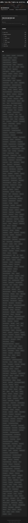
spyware (9, 445)
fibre (15, 221)
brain (8, 103)
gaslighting (5, 232)
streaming (12, 448)
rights (8, 391)
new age (12, 323)
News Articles (5, 46)
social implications (6, 430)
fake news (16, 218)
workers (14, 509)
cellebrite (5, 114)
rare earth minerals (6, 380)
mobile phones (6, 314)
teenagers (5, 473)
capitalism (10, 110)
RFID (20, 389)
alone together (6, 71)
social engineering (6, 427)
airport (4, 69)
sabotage (16, 393)
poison (20, 346)
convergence (5, 141)
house (4, 253)
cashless (20, 110)
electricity (10, 196)
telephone (14, 475)
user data (10, 493)
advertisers (20, 64)
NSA (18, 325)
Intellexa (15, 268)
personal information (18, 337)
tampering (16, 459)
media (21, 296)
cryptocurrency (13, 155)
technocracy (16, 464)
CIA (3, 121)
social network (17, 434)
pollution (4, 352)
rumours (10, 393)
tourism (4, 480)
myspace (10, 316)
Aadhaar (8, 55)
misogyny (13, 312)
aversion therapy (13, 87)
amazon (18, 71)
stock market (5, 448)
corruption (20, 146)
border (18, 100)
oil (11, 327)
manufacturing (6, 293)
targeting (15, 461)
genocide (22, 232)
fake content (9, 218)
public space (5, 375)
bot (22, 100)
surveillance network (17, 455)
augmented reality (6, 85)
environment (5, 207)
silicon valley (22, 411)
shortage (5, 411)
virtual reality (5, 498)
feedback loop (9, 221)
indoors (11, 262)
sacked (21, 393)
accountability (20, 55)
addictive (14, 62)
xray (4, 511)
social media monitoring (7, 434)
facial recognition (14, 216)
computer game (15, 128)
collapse (4, 125)
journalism (5, 275)
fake (4, 218)
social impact (21, 427)
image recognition (15, 257)
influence (10, 264)
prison (20, 361)
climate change (11, 123)
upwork (21, 491)
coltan (15, 125)
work (9, 509)
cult (19, 155)
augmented (21, 82)
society (18, 439)
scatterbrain (15, 398)
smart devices (5, 418)
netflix (4, 321)
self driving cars (16, 405)
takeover (10, 459)
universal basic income (7, 491)
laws (22, 280)
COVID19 (4, 150)
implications (5, 262)
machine (17, 287)
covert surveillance (15, 148)
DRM (4, 187)
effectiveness (15, 194)
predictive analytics (6, 359)
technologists (5, 470)
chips (16, 119)
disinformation (14, 180)
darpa (22, 162)
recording (5, 384)
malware (14, 291)
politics (22, 350)
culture (4, 157)
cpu (9, 150)
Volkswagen (13, 498)
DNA (19, 182)
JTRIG (22, 275)
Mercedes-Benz (13, 300)
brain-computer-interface (16, 103)
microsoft (5, 305)
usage (4, 493)
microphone (11, 302)
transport (5, 484)
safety (4, 396)
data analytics (16, 164)
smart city (22, 416)
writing (19, 509)
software (16, 441)
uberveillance (19, 486)
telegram (11, 473)
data (4, 164)
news (18, 323)
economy (18, 191)
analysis (4, 73)
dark (11, 162)
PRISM (15, 361)
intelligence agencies (7, 271)
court (4, 148)
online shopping (6, 330)
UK (9, 489)
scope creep (10, 400)
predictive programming (17, 359)
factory (21, 216)
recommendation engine (19, 382)
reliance (11, 386)
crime (4, 153)
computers (5, 132)
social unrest (5, 439)
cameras (20, 107)
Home (10, 521)
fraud (14, 228)
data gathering (12, 169)
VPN (18, 498)
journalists (17, 275)
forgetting (14, 225)
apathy (20, 75)
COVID (23, 148)
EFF (9, 194)
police (4, 348)
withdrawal (17, 507)
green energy (9, 241)
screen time (13, 402)
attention (19, 80)
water (8, 500)
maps (17, 293)
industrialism (17, 262)
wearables (19, 500)
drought (18, 187)
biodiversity (5, 96)
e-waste (16, 189)
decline (4, 173)
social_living (12, 439)
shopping (17, 409)
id (17, 255)
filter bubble (21, 221)
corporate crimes (12, 144)
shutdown (11, 411)
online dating (16, 327)
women (4, 509)
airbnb (17, 66)
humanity (15, 253)
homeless (5, 250)
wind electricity (21, 504)
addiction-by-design (7, 62)
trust (4, 486)
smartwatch (12, 421)
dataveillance (12, 171)
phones (12, 341)
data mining (20, 169)
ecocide (12, 191)
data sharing (5, 171)
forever (8, 225)
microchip (5, 302)
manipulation (20, 291)
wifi (10, 504)
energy (10, 203)
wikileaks (14, 504)
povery (13, 355)
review (10, 389)
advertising (5, 66)
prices (11, 361)
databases (5, 166)
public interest (5, 373)
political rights (11, 350)
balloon (4, 89)
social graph (14, 427)
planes (10, 346)
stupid (10, 450)
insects (16, 266)
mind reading (5, 309)
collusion (10, 125)
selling (4, 407)
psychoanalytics (6, 371)
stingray (19, 445)
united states (15, 489)
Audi (12, 82)
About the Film (14, 521)
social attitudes (6, 425)
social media (5, 432)
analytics (10, 73)
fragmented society (6, 228)
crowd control (5, 155)
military (10, 305)
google (9, 237)
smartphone (19, 418)
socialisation (14, 430)
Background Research (7, 34)
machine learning (6, 289)
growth (11, 243)
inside (4, 268)
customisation (11, 159)
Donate (18, 521)
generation (16, 232)
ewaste (22, 209)
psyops (19, 371)
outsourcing (18, 330)
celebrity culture (16, 112)
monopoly (5, 316)
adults (14, 64)
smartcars (16, 416)
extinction (5, 214)
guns (16, 243)
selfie (22, 405)
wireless (4, 507)
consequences (6, 134)
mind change (10, 307)
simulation (11, 414)
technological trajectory (7, 468)
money (12, 314)
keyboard (5, 277)
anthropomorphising (7, 75)
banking (9, 89)
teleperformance (6, 475)
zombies (4, 514)
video (4, 495)
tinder (14, 477)
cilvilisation (9, 121)
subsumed (15, 450)
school (21, 398)
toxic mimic (16, 480)
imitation (8, 259)
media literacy (6, 298)
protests (16, 368)
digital (19, 178)
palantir (4, 332)
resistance (22, 386)
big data (8, 94)
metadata (20, 300)
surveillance (5, 452)
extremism (11, 214)
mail (19, 289)
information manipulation (7, 266)
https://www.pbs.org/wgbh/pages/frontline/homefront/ (11, 23)
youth (13, 511)
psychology (13, 371)
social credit (21, 425)
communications (6, 128)
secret (9, 405)
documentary (5, 184)
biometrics (12, 96)
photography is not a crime (8, 343)
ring (12, 391)
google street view (6, 239)
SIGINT (16, 411)
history (13, 248)
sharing (11, 409)
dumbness (5, 189)
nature (4, 318)
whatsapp (5, 504)
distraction (21, 180)
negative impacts (11, 318)
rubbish (4, 393)
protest (11, 368)
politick (17, 350)
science (4, 400)
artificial (13, 78)
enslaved (16, 203)
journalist (11, 275)
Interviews (5, 44)
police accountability (11, 348)
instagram (9, 268)
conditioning (19, 132)
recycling (11, 384)
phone (19, 339)
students (4, 450)
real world (11, 382)
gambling (19, 228)
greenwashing (17, 241)
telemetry (17, 473)
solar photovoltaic (6, 443)
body (4, 100)
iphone (17, 273)
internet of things (6, 273)
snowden (5, 423)
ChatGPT (16, 116)
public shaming (21, 373)
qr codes (16, 375)
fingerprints (21, 223)
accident (13, 55)
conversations (13, 141)
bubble (15, 105)
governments (21, 239)
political (4, 350)
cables (20, 105)
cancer (4, 110)
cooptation (20, 141)
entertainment (5, 205)
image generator (6, 257)
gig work (12, 234)
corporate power (21, 144)
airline (22, 66)
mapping (12, 293)
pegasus (22, 334)
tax (19, 461)
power (18, 355)
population (11, 352)
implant (19, 259)
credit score (20, 150)
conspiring (15, 137)
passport (22, 332)
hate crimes (11, 246)
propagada (18, 366)
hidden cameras (6, 248)
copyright (5, 144)
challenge (5, 116)
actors (15, 57)
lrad (4, 287)
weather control (6, 502)
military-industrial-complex (19, 305)
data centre (18, 166)
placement (5, 346)
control (11, 139)
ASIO (14, 80)
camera (14, 107)
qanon (11, 375)
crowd (17, 153)
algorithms (15, 69)
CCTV (4, 112)
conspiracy (13, 134)
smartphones (5, 421)
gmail (4, 237)
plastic (15, 346)
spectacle (21, 443)
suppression (22, 450)
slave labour (17, 414)
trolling (15, 484)
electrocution (17, 196)
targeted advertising (7, 461)
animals (20, 73)
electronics (5, 198)
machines (14, 289)
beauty (20, 89)
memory (19, 298)
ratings (19, 380)
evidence (16, 209)
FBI (3, 221)
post (9, 355)
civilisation (15, 121)
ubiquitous (5, 489)
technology (13, 470)
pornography (17, 352)
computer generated (16, 130)
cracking (14, 150)
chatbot (10, 116)
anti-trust (15, 75)
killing (16, 277)
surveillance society (6, 457)
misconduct (17, 309)
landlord (4, 280)
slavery (4, 416)
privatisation (10, 364)
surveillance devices (7, 455)
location (21, 284)
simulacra (5, 414)
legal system (11, 282)
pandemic (10, 332)
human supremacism (7, 255)
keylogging (11, 277)
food (4, 225)
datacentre (5, 169)
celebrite (9, 112)
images (22, 257)
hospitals (22, 250)
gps (4, 241)
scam (4, 398)
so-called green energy (13, 423)
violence (21, 495)
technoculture (5, 466)
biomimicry (18, 96)
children (21, 116)
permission (10, 337)
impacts (13, 259)
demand (4, 175)
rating (14, 380)
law (9, 280)
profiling (22, 364)
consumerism (21, 137)
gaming (11, 230)
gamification (5, 230)
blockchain (16, 98)
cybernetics (5, 162)
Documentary (9, 19)
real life (4, 382)
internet (14, 271)
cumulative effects (20, 157)
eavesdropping (6, 191)
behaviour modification (7, 91)
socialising (21, 430)
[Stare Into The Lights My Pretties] (14, 2)
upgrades (16, 491)
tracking (4, 482)
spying (4, 445)
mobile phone (19, 312)
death (19, 171)
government (15, 239)
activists (10, 57)
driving (20, 184)
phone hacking (6, 341)
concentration (12, 132)
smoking (18, 421)
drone (8, 187)
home (18, 248)
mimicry (4, 307)
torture (18, 477)
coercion (18, 123)
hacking (20, 243)
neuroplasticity (6, 323)
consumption (5, 139)
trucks (20, 484)
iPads (13, 273)
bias (4, 94)
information (17, 264)
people (4, 337)
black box (10, 98)
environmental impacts (14, 207)
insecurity (21, 266)
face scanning (5, 216)
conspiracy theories (7, 137)
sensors (9, 407)
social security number (14, 436)
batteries (15, 89)
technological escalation (15, 466)
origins (13, 330)
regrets (16, 384)
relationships (5, 386)
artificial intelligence (7, 80)
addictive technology (7, 64)
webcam (20, 502)
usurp (15, 493)
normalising (5, 325)
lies (10, 284)
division (14, 182)
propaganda (5, 368)
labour (21, 277)
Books (6, 36)
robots (21, 391)
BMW (21, 98)
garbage (17, 230)
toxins (21, 480)
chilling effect (5, 119)
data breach (11, 166)
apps (8, 78)
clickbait (4, 123)
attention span (6, 82)
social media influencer (14, 432)
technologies (17, 468)
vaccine (20, 493)
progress (12, 366)
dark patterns (16, 162)
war (4, 500)
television (20, 475)
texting (4, 477)
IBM (14, 255)
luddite (8, 287)
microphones (18, 302)
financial (4, 223)
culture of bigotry (11, 157)
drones (13, 187)
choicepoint (21, 119)
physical (17, 343)
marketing (23, 293)
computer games (6, 130)
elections (4, 196)
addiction (14, 60)
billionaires (20, 94)
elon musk (20, 198)
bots (4, 103)
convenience (17, 139)
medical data (13, 298)
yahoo (8, 511)
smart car (10, 416)
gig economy (5, 234)
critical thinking (11, 153)
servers (14, 407)
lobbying (15, 284)
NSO (22, 325)
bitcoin (4, 98)
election (21, 194)
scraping (17, 400)
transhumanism (18, 482)
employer (19, 200)
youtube (17, 511)
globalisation (18, 234)
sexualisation (5, 409)
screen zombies (21, 402)
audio (16, 82)
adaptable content (6, 60)
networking (10, 321)
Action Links (5, 32)
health (17, 246)
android (15, 73)
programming (5, 366)
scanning (9, 398)
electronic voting (13, 198)
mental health (5, 300)
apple (4, 78)
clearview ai (22, 121)
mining (11, 309)
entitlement (19, 205)
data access (9, 164)
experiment (11, 212)
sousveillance (14, 443)
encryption (5, 203)
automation (5, 87)
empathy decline (12, 200)
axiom (20, 87)
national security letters (19, 316)
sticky (14, 445)
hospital (17, 250)
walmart (22, 498)
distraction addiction (7, 182)
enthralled (13, 205)
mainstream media (6, 291)
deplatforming (11, 175)
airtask (9, 69)
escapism (11, 209)
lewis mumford (19, 282)
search (4, 405)
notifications (12, 325)
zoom (10, 514)
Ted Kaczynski (19, 470)
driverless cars (13, 184)
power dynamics (6, 357)
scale (20, 396)
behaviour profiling (17, 91)
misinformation (6, 312)
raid (9, 377)
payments (17, 334)
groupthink (5, 243)
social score (5, 436)
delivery (22, 173)
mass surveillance (14, 296)
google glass (15, 237)
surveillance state (16, 457)
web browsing (14, 502)
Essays (6, 40)
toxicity (10, 480)
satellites (15, 396)
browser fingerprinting (7, 105)
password (5, 334)
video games (10, 495)
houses (9, 253)
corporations (5, 146)
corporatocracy (13, 146)
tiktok (9, 477)
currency (5, 159)
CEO (16, 114)
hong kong (11, 250)
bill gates (14, 94)
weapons (13, 500)
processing (17, 364)
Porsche (4, 355)
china (12, 119)
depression (18, 175)
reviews (15, 389)
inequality (5, 264)
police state (20, 348)
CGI (20, 114)
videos (16, 495)
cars (15, 110)
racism (4, 377)
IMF (3, 259)
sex (19, 407)
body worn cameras (11, 100)
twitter (8, 486)
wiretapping (11, 507)
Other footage (7, 42)
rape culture (14, 377)
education (5, 194)
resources (5, 389)
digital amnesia (6, 180)
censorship (11, 114)
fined (10, 223)
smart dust (13, 418)
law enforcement (16, 280)
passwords (11, 334)
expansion (5, 212)
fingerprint (15, 223)
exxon (16, 214)
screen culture (6, 402)
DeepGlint (16, 173)
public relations (14, 373)
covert (9, 148)
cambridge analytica (7, 107)
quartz (22, 375)
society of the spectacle (7, 441)
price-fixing (5, 361)
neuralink (16, 321)
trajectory (10, 482)
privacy (4, 364)
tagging (4, 459)
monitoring (18, 314)
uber (13, 486)
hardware (5, 246)
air (13, 66)
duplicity (11, 189)
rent (16, 386)
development (13, 178)
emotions (5, 200)
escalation (5, 209)
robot (17, 391)
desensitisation (6, 178)
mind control (18, 307)
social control (13, 425)
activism (4, 57)
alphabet (13, 71)
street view (18, 448)
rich (4, 391)
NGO (22, 323)
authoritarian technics (16, 85)
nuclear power (6, 327)
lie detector (5, 284)
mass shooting (6, 296)
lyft (12, 287)
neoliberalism (19, 318)
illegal (21, 255)
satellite (9, 396)
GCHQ (11, 232)
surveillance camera (14, 452)
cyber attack (18, 159)
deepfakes (10, 173)
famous (22, 218)
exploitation (18, 212)
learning (4, 282)
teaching (5, 464)
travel (10, 484)
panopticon (16, 332)
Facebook (21, 214)
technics (10, 464)
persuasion (13, 339)
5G (3, 55)
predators (13, 357)
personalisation (6, 339)
